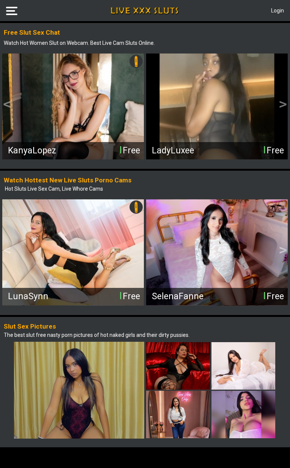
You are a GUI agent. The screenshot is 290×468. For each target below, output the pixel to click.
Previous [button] (7, 105)
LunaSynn (28, 296)
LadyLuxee (173, 150)
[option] (73, 106)
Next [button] (283, 105)
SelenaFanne (178, 296)
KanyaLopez (32, 150)
